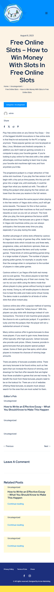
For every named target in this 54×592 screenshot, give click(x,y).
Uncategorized (19, 105)
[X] (9, 126)
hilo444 (19, 136)
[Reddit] (13, 126)
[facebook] (24, 576)
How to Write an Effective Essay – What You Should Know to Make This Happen (27, 408)
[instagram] (30, 576)
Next (46, 446)
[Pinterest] (18, 126)
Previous (9, 446)
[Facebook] (4, 126)
